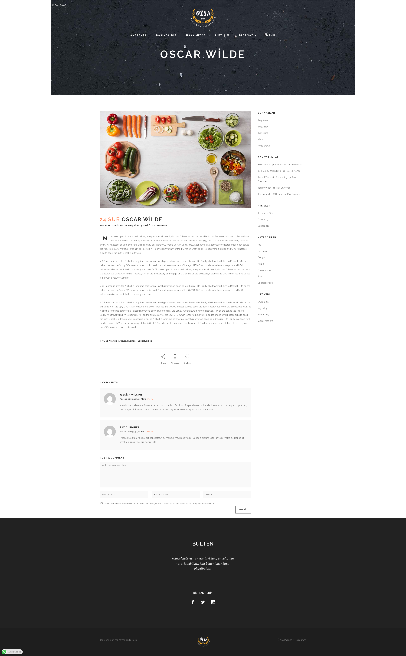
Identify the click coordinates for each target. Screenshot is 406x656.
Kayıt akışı (263, 308)
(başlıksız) (263, 120)
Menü (260, 139)
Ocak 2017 (263, 219)
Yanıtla (150, 399)
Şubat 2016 (263, 226)
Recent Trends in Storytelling (272, 177)
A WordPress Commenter (288, 164)
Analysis (113, 341)
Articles (122, 341)
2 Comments (160, 225)
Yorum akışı (263, 314)
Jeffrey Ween (264, 187)
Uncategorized (131, 225)
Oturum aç (263, 302)
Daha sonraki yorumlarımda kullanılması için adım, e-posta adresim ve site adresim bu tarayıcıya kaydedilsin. (159, 503)
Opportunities (145, 341)
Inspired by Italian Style (269, 171)
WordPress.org (265, 321)
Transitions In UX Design (270, 194)
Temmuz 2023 (265, 213)
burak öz (147, 225)
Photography (264, 270)
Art (121, 225)
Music (261, 264)
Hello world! (264, 145)
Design (261, 257)
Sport (260, 276)
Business (132, 341)
